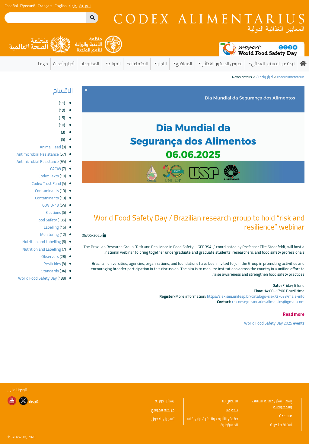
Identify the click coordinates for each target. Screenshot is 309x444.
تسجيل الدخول (162, 418)
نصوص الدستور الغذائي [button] (221, 63)
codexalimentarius (290, 76)
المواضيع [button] (184, 63)
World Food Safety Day (37, 278)
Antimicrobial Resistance (38, 154)
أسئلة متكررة (281, 424)
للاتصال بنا (230, 400)
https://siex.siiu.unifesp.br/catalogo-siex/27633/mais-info (255, 296)
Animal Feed (50, 147)
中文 (73, 5)
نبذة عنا (232, 410)
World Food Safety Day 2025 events (274, 323)
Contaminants (47, 190)
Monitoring (49, 234)
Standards (50, 270)
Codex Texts (49, 175)
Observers (50, 256)
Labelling (51, 227)
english (61, 5)
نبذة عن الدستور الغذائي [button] (273, 63)
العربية (85, 5)
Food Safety (47, 220)
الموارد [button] (114, 63)
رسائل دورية (164, 400)
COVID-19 (50, 205)
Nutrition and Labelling (41, 241)
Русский (27, 5)
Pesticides (52, 263)
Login (43, 63)
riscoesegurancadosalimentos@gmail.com (268, 301)
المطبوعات (89, 63)
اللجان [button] (162, 63)
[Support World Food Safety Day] (261, 48)
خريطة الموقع (162, 410)
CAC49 (55, 168)
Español (11, 5)
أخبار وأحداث (64, 63)
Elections (53, 212)
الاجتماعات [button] (138, 63)
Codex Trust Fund (46, 183)
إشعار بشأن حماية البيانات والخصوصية (272, 404)
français (45, 5)
